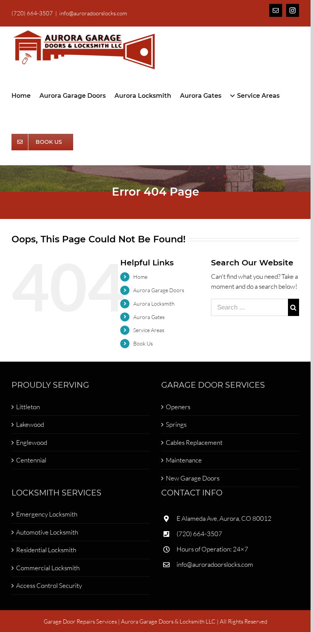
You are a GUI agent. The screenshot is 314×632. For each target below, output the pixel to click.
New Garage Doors (192, 478)
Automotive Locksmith (47, 532)
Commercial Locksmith (48, 568)
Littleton (28, 407)
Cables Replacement (194, 442)
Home (140, 276)
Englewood (31, 442)
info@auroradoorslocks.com (93, 13)
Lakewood (30, 424)
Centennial (31, 460)
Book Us (143, 343)
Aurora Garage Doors (158, 290)
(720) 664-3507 (199, 534)
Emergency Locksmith (46, 514)
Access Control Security (49, 585)
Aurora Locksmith (154, 303)
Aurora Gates (149, 317)
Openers (178, 407)
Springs (176, 424)
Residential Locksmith (46, 550)
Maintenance (184, 460)
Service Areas (148, 330)
